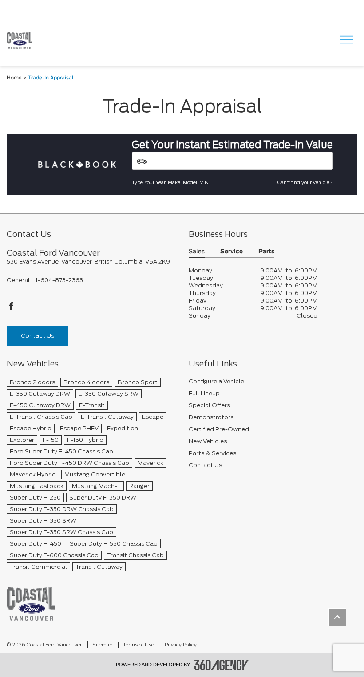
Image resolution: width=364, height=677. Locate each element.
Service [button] (231, 252)
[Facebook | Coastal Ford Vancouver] (11, 308)
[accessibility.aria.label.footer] (221, 665)
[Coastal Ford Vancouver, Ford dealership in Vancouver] (23, 41)
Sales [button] (197, 252)
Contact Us (37, 335)
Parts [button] (266, 252)
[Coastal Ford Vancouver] (31, 603)
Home (14, 77)
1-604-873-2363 (59, 280)
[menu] (346, 40)
